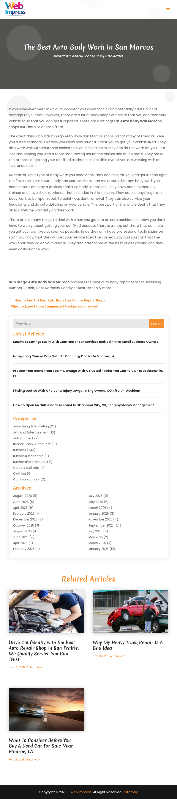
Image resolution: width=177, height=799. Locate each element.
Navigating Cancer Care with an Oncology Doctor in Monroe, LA (63, 356)
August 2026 (22, 496)
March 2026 (97, 508)
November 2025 (100, 519)
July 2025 (95, 531)
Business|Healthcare (28, 456)
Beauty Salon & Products (31, 444)
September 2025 (101, 525)
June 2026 (21, 502)
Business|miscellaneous (30, 462)
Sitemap (131, 792)
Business (19, 450)
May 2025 (95, 537)
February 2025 (23, 549)
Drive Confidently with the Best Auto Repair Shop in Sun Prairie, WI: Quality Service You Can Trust (44, 650)
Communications (26, 479)
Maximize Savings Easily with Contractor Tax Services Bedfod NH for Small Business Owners (85, 342)
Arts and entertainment (31, 432)
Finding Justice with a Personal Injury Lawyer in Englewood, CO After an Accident (77, 390)
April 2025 (20, 543)
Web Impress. (81, 792)
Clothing (19, 473)
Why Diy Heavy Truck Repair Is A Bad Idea (128, 645)
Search (156, 323)
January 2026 (98, 513)
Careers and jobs (26, 468)
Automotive (114, 56)
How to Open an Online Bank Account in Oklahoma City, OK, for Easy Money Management (83, 405)
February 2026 (24, 513)
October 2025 (23, 525)
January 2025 (98, 549)
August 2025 (22, 531)
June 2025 (20, 537)
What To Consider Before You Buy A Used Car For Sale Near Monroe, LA (41, 746)
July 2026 (95, 496)
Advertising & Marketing (31, 426)
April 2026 (20, 508)
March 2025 (97, 543)
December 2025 (25, 519)
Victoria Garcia (70, 56)
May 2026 (95, 502)
